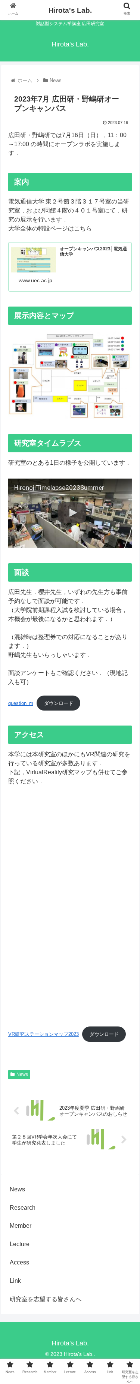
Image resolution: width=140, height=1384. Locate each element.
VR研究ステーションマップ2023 (43, 1034)
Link (15, 1281)
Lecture (19, 1244)
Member (20, 1225)
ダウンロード (58, 703)
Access (19, 1262)
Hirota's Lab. (70, 10)
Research (22, 1207)
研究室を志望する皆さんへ (45, 1299)
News (22, 1074)
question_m (20, 703)
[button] (125, 902)
